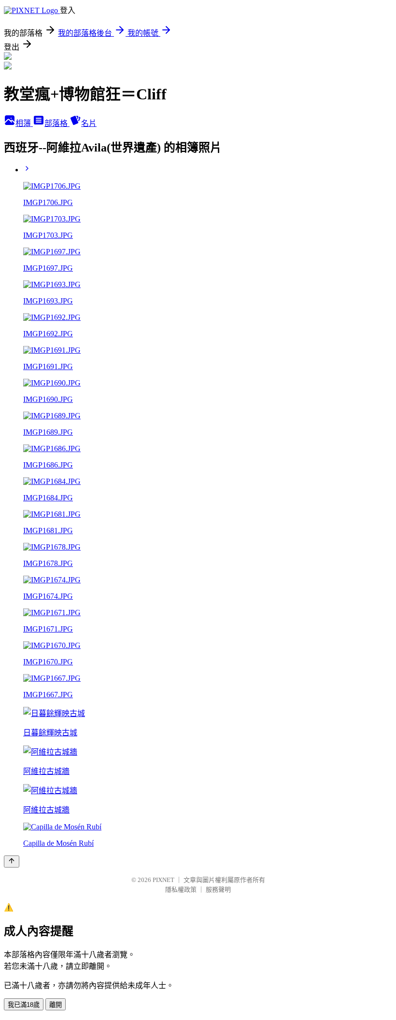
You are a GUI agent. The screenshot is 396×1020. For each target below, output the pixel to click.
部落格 (57, 123)
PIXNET (163, 879)
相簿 (24, 123)
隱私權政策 (181, 889)
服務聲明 (218, 889)
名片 (89, 123)
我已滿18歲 (24, 1004)
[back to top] (11, 861)
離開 (55, 1004)
